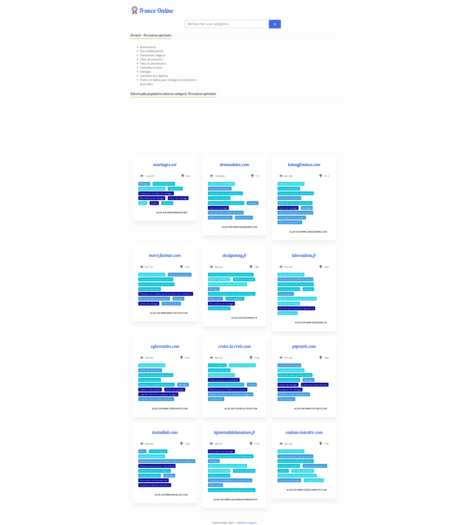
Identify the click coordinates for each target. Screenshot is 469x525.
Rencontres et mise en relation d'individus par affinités (167, 461)
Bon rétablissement (151, 51)
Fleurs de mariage (178, 198)
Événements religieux (152, 55)
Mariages (145, 71)
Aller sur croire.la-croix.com (240, 408)
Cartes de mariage (218, 207)
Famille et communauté (242, 365)
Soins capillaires (235, 298)
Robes (154, 203)
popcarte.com (304, 346)
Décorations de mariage (152, 198)
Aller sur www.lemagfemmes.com (308, 231)
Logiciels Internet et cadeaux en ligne (158, 394)
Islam (142, 451)
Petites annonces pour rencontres (157, 465)
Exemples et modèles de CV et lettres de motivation (166, 293)
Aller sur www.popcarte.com (310, 408)
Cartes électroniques (219, 188)
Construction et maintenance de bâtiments (230, 274)
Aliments (167, 203)
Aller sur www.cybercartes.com (170, 408)
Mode (143, 203)
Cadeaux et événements (152, 188)
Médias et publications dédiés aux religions (230, 394)
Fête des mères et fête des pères (225, 212)
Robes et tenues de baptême (223, 379)
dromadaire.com (234, 164)
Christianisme (216, 399)
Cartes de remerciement (314, 384)
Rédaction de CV (171, 303)
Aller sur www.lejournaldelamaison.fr (235, 499)
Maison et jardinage (219, 279)
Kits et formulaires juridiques (154, 298)
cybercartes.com (165, 346)
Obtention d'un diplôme (154, 76)
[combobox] (227, 24)
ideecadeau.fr (304, 255)
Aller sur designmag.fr (244, 317)
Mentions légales (247, 522)
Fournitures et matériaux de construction (230, 480)
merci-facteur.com (165, 255)
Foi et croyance (217, 365)
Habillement (175, 188)
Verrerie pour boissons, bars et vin (296, 308)
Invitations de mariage (290, 389)
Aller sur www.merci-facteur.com (169, 313)
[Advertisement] (234, 129)
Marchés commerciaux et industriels (227, 284)
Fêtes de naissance (151, 59)
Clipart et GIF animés (150, 389)
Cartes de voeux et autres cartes (225, 193)
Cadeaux (308, 289)
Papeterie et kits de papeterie (294, 394)
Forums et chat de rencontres (155, 485)
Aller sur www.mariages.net (172, 212)
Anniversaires (148, 47)
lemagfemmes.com (304, 164)
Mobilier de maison (244, 279)
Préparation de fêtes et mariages (156, 193)
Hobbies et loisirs (287, 313)
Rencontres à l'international (153, 480)
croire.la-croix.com (234, 346)
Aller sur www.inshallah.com (171, 494)
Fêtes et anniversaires (153, 63)
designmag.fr (235, 255)
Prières (251, 384)
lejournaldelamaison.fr (234, 432)
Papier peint (215, 298)
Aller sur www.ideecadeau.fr (311, 322)
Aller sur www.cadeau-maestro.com (307, 489)
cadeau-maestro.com (304, 432)
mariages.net (165, 164)
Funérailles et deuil (151, 67)
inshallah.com (165, 432)
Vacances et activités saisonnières (226, 203)
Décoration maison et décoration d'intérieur (231, 293)
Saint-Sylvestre (244, 217)
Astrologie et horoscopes (291, 217)
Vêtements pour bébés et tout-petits (227, 389)
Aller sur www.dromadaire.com (239, 227)
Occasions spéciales (164, 183)
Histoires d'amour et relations (154, 470)
